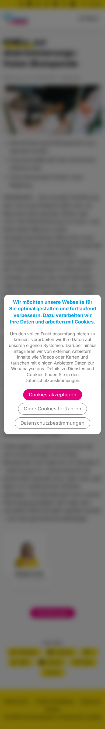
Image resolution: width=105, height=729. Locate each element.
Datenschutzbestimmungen (52, 423)
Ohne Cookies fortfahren (52, 408)
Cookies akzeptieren (52, 394)
